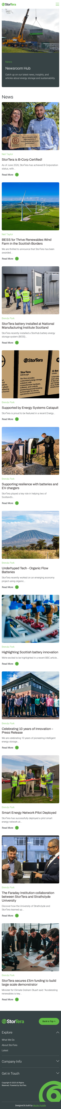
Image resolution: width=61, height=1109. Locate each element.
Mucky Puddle (39, 1105)
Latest (5, 1050)
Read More (7, 174)
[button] (57, 5)
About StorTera (9, 1045)
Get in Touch (10, 1073)
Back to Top (49, 1021)
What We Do (8, 1039)
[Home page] (8, 4)
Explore (7, 1032)
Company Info (12, 1061)
